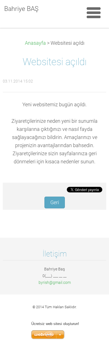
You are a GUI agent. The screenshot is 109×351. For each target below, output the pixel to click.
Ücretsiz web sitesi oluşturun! (55, 324)
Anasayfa (35, 43)
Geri (54, 202)
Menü (93, 12)
